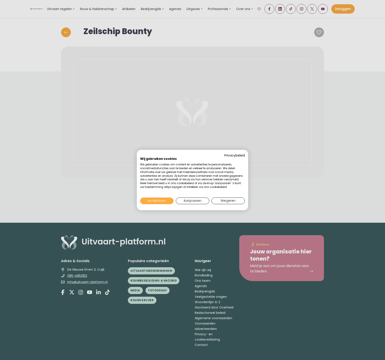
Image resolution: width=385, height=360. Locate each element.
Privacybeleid (234, 155)
